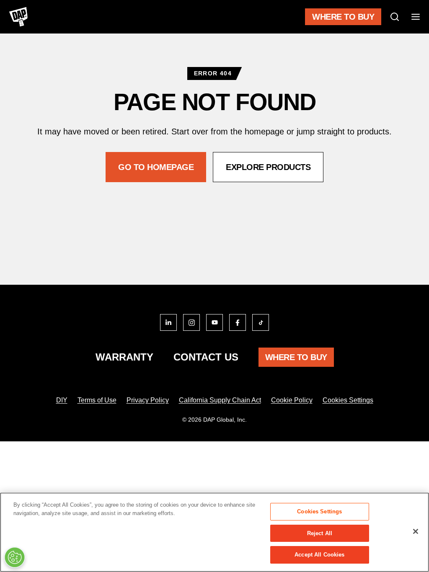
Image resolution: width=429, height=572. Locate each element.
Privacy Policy (148, 400)
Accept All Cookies (319, 554)
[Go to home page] (18, 16)
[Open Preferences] (14, 557)
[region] (214, 532)
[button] (156, 167)
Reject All (319, 533)
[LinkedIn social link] (168, 322)
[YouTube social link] (214, 322)
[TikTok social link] (261, 322)
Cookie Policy (292, 400)
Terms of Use (97, 400)
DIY (61, 400)
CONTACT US (205, 357)
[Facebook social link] (238, 322)
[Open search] (395, 17)
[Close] (415, 531)
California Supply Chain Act (220, 400)
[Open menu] (416, 17)
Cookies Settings (348, 400)
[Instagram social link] (191, 322)
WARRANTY (124, 357)
